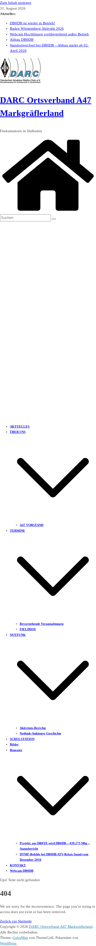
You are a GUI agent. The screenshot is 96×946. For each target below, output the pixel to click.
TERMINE (17, 530)
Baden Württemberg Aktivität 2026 (37, 28)
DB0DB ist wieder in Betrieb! (32, 23)
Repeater (16, 750)
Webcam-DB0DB (21, 871)
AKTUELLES (20, 426)
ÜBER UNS (18, 432)
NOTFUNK (18, 635)
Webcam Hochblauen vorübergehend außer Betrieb (49, 34)
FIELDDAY (28, 629)
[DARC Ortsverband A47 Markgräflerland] (48, 212)
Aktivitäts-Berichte (33, 728)
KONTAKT (18, 865)
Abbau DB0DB (21, 40)
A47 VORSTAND (31, 525)
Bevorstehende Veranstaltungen (42, 624)
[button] (53, 519)
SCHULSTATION (22, 739)
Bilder (14, 744)
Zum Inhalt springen (15, 3)
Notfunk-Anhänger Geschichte (40, 733)
